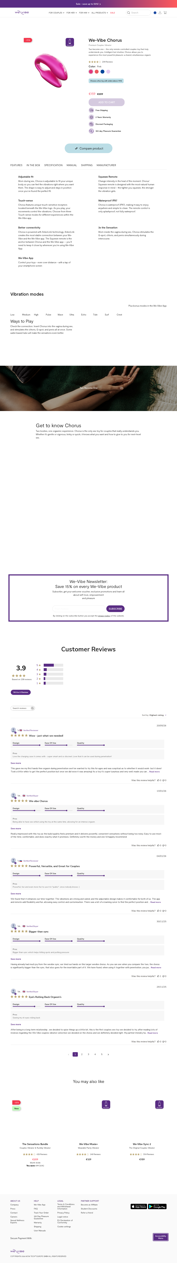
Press (12, 1209)
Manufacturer (106, 165)
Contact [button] (13, 1212)
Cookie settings (64, 1226)
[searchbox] (20, 708)
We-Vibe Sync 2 (142, 1144)
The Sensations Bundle (35, 1144)
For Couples (55, 12)
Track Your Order (41, 1213)
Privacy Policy (63, 1213)
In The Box (33, 165)
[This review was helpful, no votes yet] (158, 780)
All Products (99, 12)
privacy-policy (104, 616)
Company (14, 1205)
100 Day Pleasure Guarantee (41, 1217)
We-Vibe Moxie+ (88, 1144)
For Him (83, 12)
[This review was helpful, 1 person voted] (158, 976)
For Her (71, 12)
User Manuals (40, 1230)
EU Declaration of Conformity (65, 1221)
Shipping (87, 165)
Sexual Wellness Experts (17, 1221)
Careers (13, 1217)
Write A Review (20, 692)
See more (16, 763)
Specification (53, 165)
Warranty (38, 1222)
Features (16, 165)
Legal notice (62, 1217)
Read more (154, 771)
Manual (72, 165)
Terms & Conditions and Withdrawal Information (66, 1206)
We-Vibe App (39, 1205)
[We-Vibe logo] (22, 12)
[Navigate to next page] (108, 1054)
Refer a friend (87, 1213)
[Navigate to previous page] (68, 1054)
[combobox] (154, 715)
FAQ (36, 1209)
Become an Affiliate (89, 1205)
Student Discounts (89, 1209)
